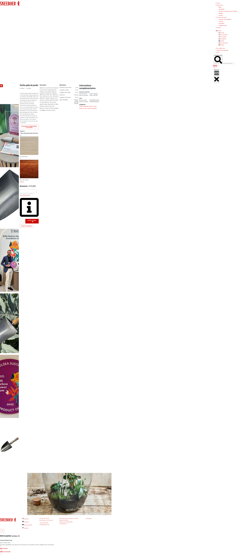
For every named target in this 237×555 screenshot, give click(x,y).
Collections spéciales (222, 50)
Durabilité (221, 23)
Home (218, 3)
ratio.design (88, 518)
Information (219, 5)
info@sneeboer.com (44, 524)
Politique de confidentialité (66, 522)
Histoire (221, 21)
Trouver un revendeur (26, 226)
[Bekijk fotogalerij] (9, 470)
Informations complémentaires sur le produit (29, 127)
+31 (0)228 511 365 (44, 523)
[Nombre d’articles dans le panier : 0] (214, 68)
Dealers (221, 13)
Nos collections (220, 48)
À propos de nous (221, 17)
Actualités (221, 9)
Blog (220, 7)
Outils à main (93, 106)
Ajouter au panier (32, 220)
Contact (218, 27)
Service (221, 15)
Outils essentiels (84, 106)
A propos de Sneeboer (225, 19)
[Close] (2, 531)
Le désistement (63, 523)
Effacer (22, 182)
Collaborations (223, 25)
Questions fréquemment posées (228, 11)
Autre (217, 52)
